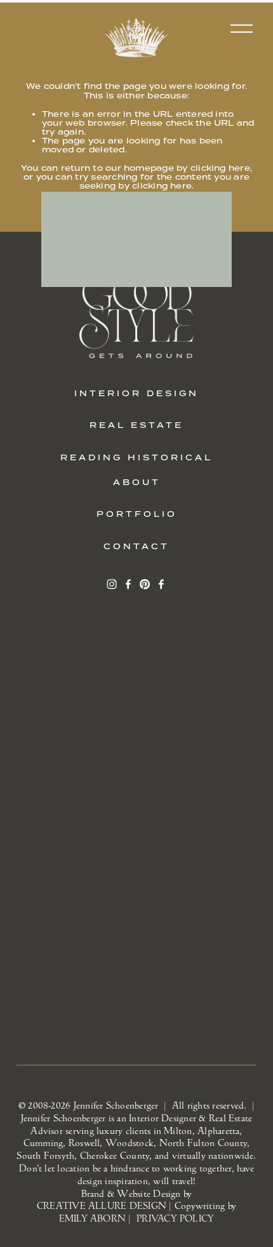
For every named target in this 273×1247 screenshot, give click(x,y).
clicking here (220, 168)
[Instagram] (112, 584)
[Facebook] (128, 584)
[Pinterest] (145, 584)
